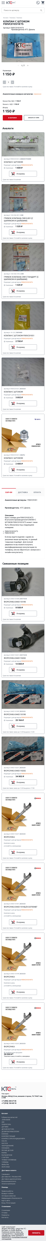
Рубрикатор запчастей (9, 1117)
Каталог (5, 17)
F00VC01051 (38, 94)
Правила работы (7, 1191)
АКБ (3, 1122)
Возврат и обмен (7, 1193)
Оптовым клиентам (9, 1196)
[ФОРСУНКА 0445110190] (23, 582)
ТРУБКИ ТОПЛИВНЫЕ (9, 1160)
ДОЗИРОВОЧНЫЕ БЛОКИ (10, 1131)
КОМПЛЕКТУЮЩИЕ (8, 1136)
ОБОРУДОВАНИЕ (8, 1146)
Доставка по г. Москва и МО (11, 1177)
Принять (36, 1233)
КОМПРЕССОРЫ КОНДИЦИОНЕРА (13, 1138)
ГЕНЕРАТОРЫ (6, 1124)
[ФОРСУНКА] (23, 812)
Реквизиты (5, 1215)
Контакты (5, 1217)
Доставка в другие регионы (11, 1179)
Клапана (12, 17)
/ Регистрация (10, 1203)
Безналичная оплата (9, 1181)
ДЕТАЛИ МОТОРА (8, 1129)
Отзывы (4, 1213)
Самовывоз (6, 1174)
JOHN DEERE (6, 1120)
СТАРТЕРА (5, 1157)
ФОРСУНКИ (6, 1167)
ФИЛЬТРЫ (5, 1164)
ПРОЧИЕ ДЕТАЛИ (7, 1150)
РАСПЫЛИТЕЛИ (7, 1155)
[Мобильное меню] (3, 2)
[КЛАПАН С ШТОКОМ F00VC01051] (23, 315)
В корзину (12, 118)
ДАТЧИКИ (5, 1127)
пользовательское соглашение (14, 1238)
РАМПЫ (4, 1153)
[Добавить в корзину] (13, 173)
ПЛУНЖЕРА (5, 1148)
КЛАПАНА (5, 1134)
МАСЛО (4, 1141)
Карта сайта (6, 1200)
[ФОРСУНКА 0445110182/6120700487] (23, 882)
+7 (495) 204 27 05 (38, 2)
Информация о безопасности (12, 1198)
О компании (6, 1210)
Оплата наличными (8, 1184)
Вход (3, 1203)
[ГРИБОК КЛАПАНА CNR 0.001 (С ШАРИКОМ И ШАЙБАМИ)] (23, 198)
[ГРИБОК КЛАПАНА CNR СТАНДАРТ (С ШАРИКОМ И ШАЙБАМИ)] (23, 257)
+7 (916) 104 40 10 (9, 1103)
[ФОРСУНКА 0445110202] (23, 638)
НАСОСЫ (5, 1143)
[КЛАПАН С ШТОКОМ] (23, 144)
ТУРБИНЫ (5, 1162)
